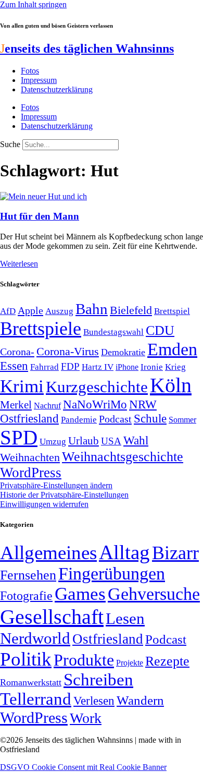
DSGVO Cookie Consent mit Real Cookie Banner (83, 767)
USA (111, 441)
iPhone (127, 367)
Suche (10, 144)
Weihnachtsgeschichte (122, 456)
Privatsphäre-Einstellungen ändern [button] (56, 485)
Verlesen (94, 700)
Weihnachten (30, 457)
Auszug (59, 311)
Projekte (129, 662)
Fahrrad (44, 367)
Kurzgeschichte (97, 387)
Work (86, 718)
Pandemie (79, 420)
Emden (172, 349)
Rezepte (167, 661)
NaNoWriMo (95, 404)
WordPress (30, 472)
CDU (160, 330)
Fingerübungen (111, 573)
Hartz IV (97, 366)
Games (80, 594)
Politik (26, 659)
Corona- (17, 351)
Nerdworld (35, 638)
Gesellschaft (52, 617)
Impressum (39, 80)
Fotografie (26, 595)
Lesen (125, 618)
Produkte (84, 659)
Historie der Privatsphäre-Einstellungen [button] (64, 494)
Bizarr (175, 552)
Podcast (115, 419)
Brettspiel (172, 311)
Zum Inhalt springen (33, 4)
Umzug (53, 442)
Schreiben (98, 679)
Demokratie (123, 352)
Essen (14, 365)
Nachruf (47, 405)
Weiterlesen (19, 263)
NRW (143, 404)
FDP (70, 366)
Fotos (30, 70)
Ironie (152, 367)
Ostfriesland (29, 418)
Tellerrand (35, 699)
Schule (150, 418)
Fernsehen (28, 575)
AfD (8, 311)
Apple (30, 310)
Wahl (135, 440)
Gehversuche (154, 594)
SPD (18, 437)
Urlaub (83, 441)
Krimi (22, 386)
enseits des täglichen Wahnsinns (87, 48)
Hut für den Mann (39, 216)
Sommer (182, 420)
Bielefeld (131, 310)
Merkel (16, 405)
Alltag (124, 552)
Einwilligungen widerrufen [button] (44, 504)
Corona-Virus (67, 351)
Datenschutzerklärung (57, 89)
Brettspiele (40, 328)
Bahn (91, 308)
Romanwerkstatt (30, 682)
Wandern (140, 700)
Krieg (175, 366)
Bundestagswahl (113, 332)
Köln (171, 385)
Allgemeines (48, 552)
